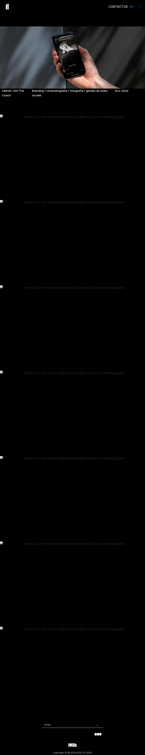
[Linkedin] (88, 734)
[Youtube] (67, 734)
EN (131, 7)
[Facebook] (57, 734)
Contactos (118, 7)
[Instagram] (47, 734)
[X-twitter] (77, 734)
